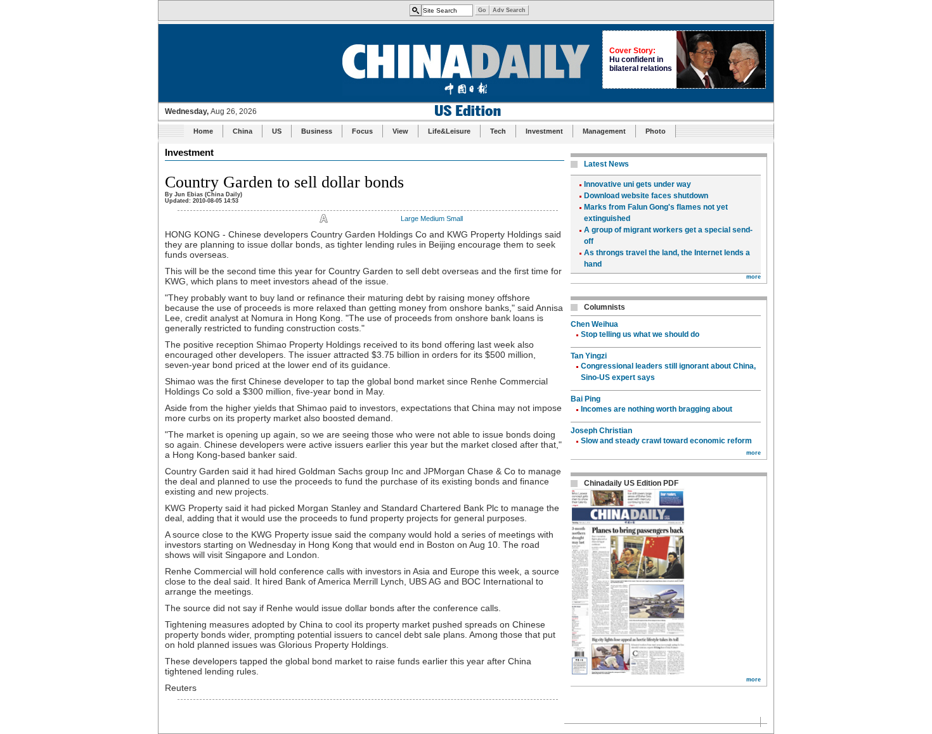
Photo (655, 131)
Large (409, 218)
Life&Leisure (449, 131)
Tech (498, 131)
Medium (432, 218)
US (277, 131)
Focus (362, 131)
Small (454, 218)
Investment (544, 131)
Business (316, 131)
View (400, 131)
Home (203, 131)
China (242, 131)
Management (604, 131)
